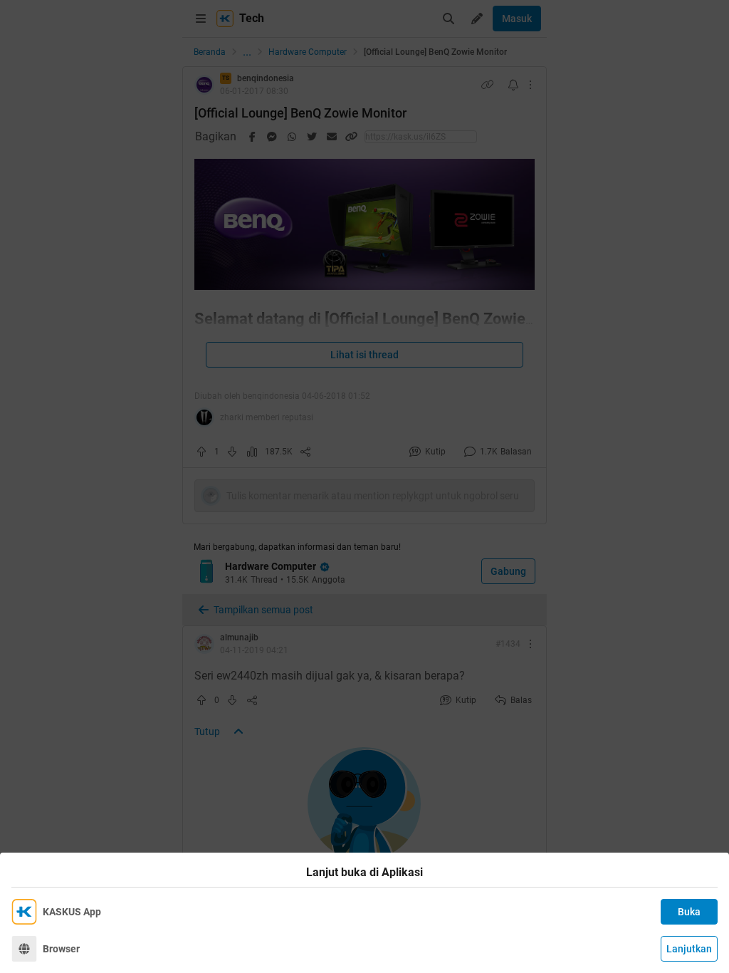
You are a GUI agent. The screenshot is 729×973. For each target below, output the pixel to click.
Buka (689, 911)
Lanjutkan (689, 948)
